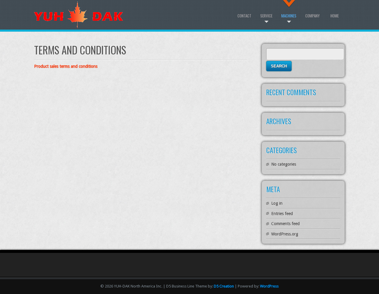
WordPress (269, 286)
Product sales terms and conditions (65, 66)
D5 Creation (224, 286)
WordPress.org (284, 234)
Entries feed (282, 213)
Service (266, 16)
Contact (244, 16)
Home (334, 16)
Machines (288, 16)
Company (312, 16)
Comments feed (285, 223)
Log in (276, 203)
